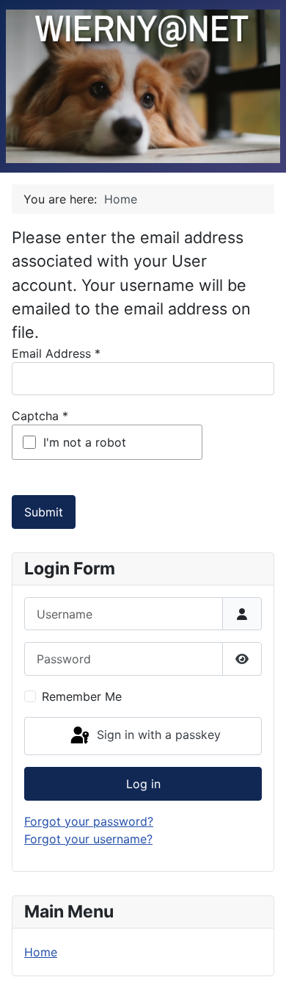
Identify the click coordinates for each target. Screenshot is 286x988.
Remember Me (82, 696)
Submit (43, 512)
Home (40, 952)
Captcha (40, 415)
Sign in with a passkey (157, 734)
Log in (143, 783)
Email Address (56, 353)
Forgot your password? (88, 821)
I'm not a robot (84, 442)
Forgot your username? (88, 839)
